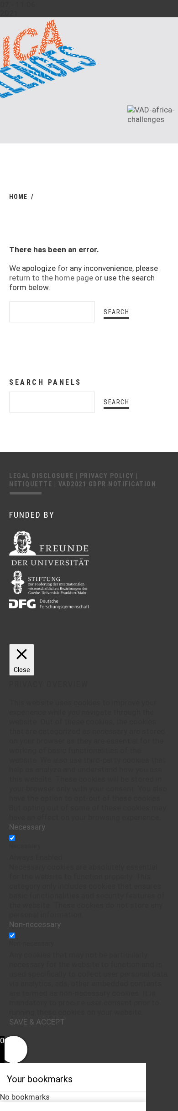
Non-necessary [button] (35, 924)
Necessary (25, 846)
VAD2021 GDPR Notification (107, 484)
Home (18, 196)
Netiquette (31, 484)
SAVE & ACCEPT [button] (37, 1021)
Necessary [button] (27, 826)
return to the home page (51, 277)
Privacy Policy (108, 475)
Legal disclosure (42, 475)
